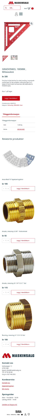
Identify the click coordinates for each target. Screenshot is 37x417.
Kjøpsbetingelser (8, 386)
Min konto (5, 389)
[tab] (11, 114)
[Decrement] (4, 188)
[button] (31, 23)
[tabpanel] (18, 125)
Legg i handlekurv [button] (23, 188)
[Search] (6, 8)
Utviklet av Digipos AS (9, 405)
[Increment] (8, 188)
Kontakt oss (6, 383)
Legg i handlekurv (11, 98)
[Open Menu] (21, 14)
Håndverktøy (10, 105)
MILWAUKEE (21, 129)
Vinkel (21, 105)
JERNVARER (16, 105)
